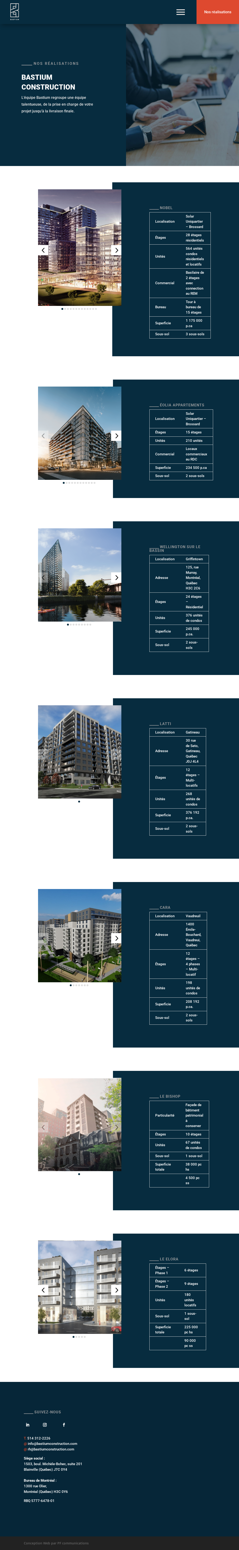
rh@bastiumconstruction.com (51, 1449)
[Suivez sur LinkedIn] (29, 1425)
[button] (43, 250)
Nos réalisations (217, 12)
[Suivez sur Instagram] (44, 1425)
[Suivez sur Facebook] (61, 1425)
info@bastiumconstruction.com (52, 1444)
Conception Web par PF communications (56, 1543)
